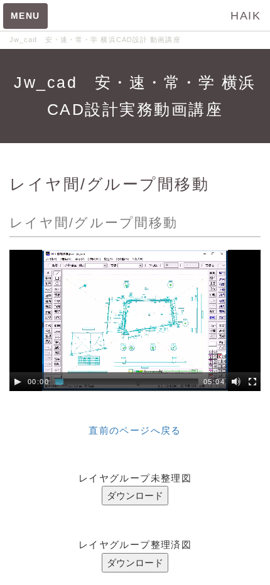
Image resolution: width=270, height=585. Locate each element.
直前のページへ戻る (135, 430)
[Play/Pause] (18, 382)
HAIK (245, 15)
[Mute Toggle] (236, 382)
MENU (25, 16)
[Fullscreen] (252, 382)
